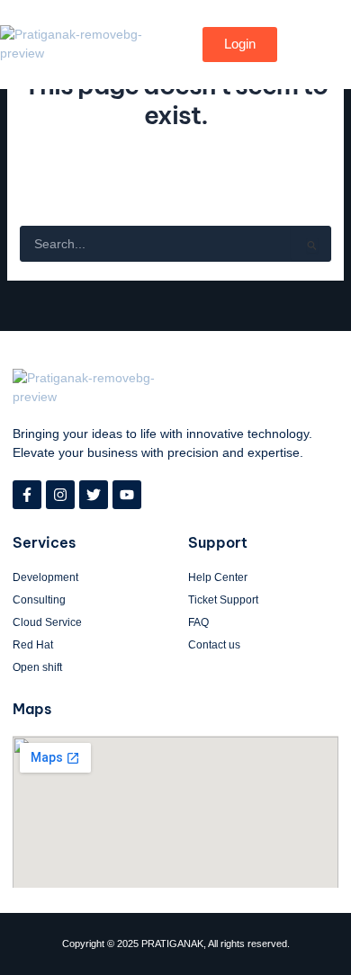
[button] (304, 44)
